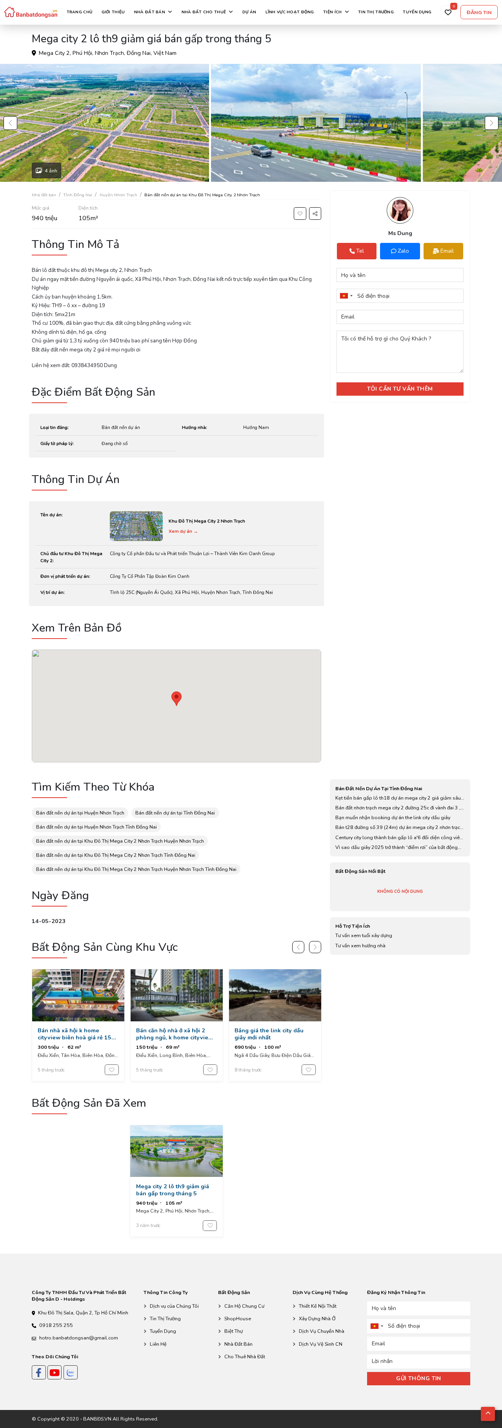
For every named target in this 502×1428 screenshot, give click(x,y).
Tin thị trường (376, 12)
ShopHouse (237, 1318)
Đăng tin (479, 12)
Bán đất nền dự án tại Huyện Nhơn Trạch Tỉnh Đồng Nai (96, 826)
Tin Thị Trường (165, 1318)
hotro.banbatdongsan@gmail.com (78, 1337)
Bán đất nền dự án (121, 427)
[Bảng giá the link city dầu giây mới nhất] (275, 1025)
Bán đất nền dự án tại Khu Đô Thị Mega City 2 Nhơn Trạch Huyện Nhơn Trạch (120, 841)
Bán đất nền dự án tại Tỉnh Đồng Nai (175, 812)
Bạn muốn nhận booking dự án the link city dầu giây (392, 817)
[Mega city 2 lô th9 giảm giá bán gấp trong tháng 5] (176, 1180)
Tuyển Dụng (163, 1331)
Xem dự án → (183, 531)
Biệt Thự (233, 1331)
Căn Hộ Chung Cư (244, 1306)
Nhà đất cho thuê (204, 12)
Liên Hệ (158, 1344)
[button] (10, 123)
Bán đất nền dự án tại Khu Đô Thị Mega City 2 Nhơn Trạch (202, 195)
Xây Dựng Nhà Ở (317, 1318)
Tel (350, 251)
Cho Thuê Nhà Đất (244, 1356)
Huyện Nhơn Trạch (118, 195)
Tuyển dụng (417, 12)
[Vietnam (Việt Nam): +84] (346, 295)
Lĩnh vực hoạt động (290, 12)
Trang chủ (80, 12)
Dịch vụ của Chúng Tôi (174, 1306)
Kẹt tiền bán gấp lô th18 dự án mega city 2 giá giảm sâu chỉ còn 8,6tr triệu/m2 (398, 798)
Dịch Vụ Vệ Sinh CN (320, 1344)
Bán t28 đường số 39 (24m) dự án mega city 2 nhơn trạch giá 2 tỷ (399, 827)
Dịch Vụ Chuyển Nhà (321, 1331)
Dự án (249, 12)
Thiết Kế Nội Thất (317, 1306)
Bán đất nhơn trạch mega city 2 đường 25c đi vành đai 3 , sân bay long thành (397, 807)
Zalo (403, 251)
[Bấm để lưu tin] (300, 213)
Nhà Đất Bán (238, 1344)
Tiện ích (332, 12)
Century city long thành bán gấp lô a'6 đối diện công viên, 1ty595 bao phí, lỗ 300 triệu (399, 837)
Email (447, 251)
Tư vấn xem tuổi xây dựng (363, 935)
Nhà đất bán (149, 12)
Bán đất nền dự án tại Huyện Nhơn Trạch (80, 812)
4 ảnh (51, 170)
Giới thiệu (113, 12)
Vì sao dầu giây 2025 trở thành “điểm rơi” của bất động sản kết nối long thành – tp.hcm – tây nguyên (396, 847)
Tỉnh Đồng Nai (77, 195)
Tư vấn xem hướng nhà (360, 945)
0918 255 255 (56, 1325)
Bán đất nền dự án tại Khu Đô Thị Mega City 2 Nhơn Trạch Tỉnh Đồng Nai (115, 855)
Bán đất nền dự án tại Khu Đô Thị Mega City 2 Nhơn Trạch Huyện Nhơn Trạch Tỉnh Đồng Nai (136, 869)
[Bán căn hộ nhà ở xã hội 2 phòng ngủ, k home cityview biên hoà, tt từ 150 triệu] (177, 1025)
